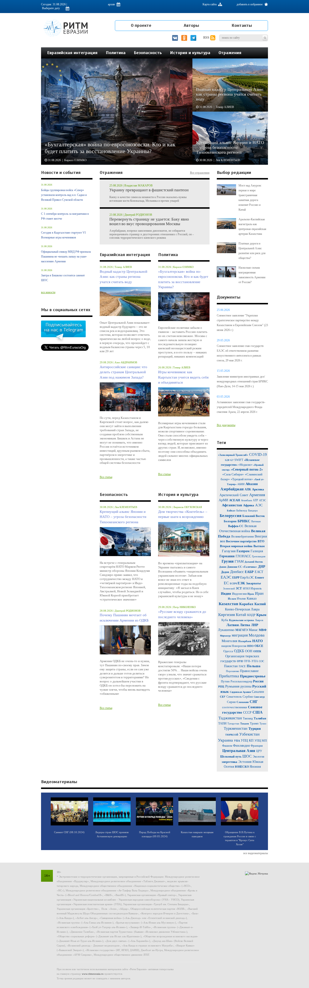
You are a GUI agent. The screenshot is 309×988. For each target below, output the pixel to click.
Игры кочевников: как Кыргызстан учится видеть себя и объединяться (183, 377)
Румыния (232, 686)
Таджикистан (230, 718)
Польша (253, 666)
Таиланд (248, 718)
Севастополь (234, 696)
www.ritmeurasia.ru (93, 973)
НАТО (257, 641)
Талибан (260, 718)
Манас (253, 630)
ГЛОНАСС (243, 556)
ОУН (240, 661)
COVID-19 (258, 454)
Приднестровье (253, 676)
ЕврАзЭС (247, 577)
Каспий (260, 604)
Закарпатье (253, 583)
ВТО (261, 541)
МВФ (263, 630)
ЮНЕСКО (242, 766)
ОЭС (261, 661)
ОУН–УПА (251, 661)
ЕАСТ (259, 572)
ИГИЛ (247, 588)
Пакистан (231, 666)
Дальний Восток (254, 561)
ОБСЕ (258, 646)
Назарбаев (244, 641)
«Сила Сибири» (233, 474)
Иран (259, 593)
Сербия (248, 696)
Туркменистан (235, 728)
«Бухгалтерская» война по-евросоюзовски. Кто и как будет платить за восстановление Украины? (183, 279)
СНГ (254, 702)
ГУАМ (239, 561)
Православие (249, 671)
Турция (254, 728)
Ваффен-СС (236, 526)
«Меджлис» (245, 464)
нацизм (226, 646)
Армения (257, 495)
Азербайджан (232, 489)
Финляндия (242, 745)
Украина (225, 740)
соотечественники (234, 707)
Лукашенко (226, 630)
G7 (231, 460)
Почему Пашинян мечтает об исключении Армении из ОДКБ (124, 617)
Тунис (263, 723)
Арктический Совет (233, 495)
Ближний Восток (253, 516)
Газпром (243, 551)
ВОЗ (222, 541)
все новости (48, 292)
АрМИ (223, 500)
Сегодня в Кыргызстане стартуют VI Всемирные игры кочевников (63, 235)
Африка (248, 505)
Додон (225, 572)
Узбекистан (249, 734)
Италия (241, 598)
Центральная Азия (238, 751)
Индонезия (239, 593)
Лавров (259, 620)
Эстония (245, 762)
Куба (224, 620)
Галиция (257, 551)
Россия (258, 681)
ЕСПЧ (234, 583)
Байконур (241, 510)
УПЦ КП (247, 740)
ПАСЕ (242, 666)
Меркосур (225, 635)
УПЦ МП (260, 740)
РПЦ (221, 686)
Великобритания (242, 536)
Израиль (256, 588)
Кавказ (252, 598)
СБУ (222, 696)
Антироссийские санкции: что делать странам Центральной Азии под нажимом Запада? (123, 372)
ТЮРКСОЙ (231, 734)
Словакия (243, 702)
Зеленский (229, 588)
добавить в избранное (250, 4)
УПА (237, 740)
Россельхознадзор (242, 681)
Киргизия (226, 614)
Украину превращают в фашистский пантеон (149, 190)
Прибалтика (229, 676)
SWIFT (238, 460)
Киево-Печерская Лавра (242, 609)
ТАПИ (222, 723)
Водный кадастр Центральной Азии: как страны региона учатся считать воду (123, 277)
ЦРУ (259, 751)
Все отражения (200, 172)
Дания (222, 567)
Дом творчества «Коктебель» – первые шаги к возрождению (182, 514)
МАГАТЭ (241, 630)
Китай (241, 615)
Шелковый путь (230, 756)
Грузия (228, 561)
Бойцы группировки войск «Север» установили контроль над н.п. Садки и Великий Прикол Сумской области (64, 194)
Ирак (250, 593)
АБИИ (241, 484)
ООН (248, 651)
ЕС (226, 583)
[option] (154, 111)
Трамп (254, 723)
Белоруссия (230, 515)
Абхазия (252, 484)
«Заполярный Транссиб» (233, 454)
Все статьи (106, 477)
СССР (247, 712)
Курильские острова (241, 620)
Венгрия (261, 536)
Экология (258, 756)
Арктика (258, 489)
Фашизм (227, 745)
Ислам (232, 598)
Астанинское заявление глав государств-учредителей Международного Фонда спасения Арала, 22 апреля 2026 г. (241, 407)
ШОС (247, 756)
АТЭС (262, 500)
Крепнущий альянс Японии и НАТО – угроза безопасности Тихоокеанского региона (123, 517)
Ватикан (256, 521)
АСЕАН (234, 500)
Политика (116, 52)
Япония (255, 766)
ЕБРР (236, 577)
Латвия (232, 625)
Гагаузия (229, 551)
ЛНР (254, 625)
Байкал (231, 510)
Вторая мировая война (236, 546)
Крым (261, 615)
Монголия (229, 641)
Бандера (253, 510)
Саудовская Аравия (240, 692)
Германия (227, 556)
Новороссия (239, 646)
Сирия (231, 702)
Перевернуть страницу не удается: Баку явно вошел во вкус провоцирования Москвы (149, 221)
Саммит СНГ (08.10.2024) (69, 832)
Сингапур (259, 696)
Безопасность (148, 52)
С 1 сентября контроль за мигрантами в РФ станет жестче (65, 216)
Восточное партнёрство (241, 541)
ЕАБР (250, 572)
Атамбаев (246, 500)
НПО (250, 645)
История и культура (190, 52)
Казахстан (228, 603)
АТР (255, 500)
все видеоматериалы (255, 853)
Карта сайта (210, 4)
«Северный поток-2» (247, 469)
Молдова (257, 635)
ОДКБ (239, 651)
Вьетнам (259, 546)
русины (245, 686)
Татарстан (233, 723)
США (258, 712)
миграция (240, 635)
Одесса (228, 651)
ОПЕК (257, 651)
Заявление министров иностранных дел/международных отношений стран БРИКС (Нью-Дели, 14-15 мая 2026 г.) (242, 381)
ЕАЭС (226, 577)
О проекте (141, 25)
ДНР (261, 566)
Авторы (191, 25)
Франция (257, 745)
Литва (245, 625)
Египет (259, 577)
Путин (225, 681)
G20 (227, 460)
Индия (226, 593)
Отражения (229, 52)
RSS (206, 37)
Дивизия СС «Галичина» (242, 566)
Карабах (246, 604)
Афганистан (232, 505)
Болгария (230, 521)
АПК (248, 489)
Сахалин (258, 692)
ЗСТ (239, 588)
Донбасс (237, 572)
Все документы (226, 425)
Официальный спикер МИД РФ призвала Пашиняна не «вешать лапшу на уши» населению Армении (66, 256)
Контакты (242, 25)
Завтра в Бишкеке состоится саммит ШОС (63, 278)
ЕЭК (241, 583)
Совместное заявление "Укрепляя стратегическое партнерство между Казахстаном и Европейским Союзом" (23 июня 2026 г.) (242, 323)
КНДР (251, 615)
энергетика (229, 762)
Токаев (244, 723)
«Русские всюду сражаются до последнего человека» (182, 614)
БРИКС (244, 521)
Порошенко (233, 671)
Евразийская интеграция (72, 52)
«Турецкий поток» (242, 479)
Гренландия (258, 556)
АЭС (259, 505)
